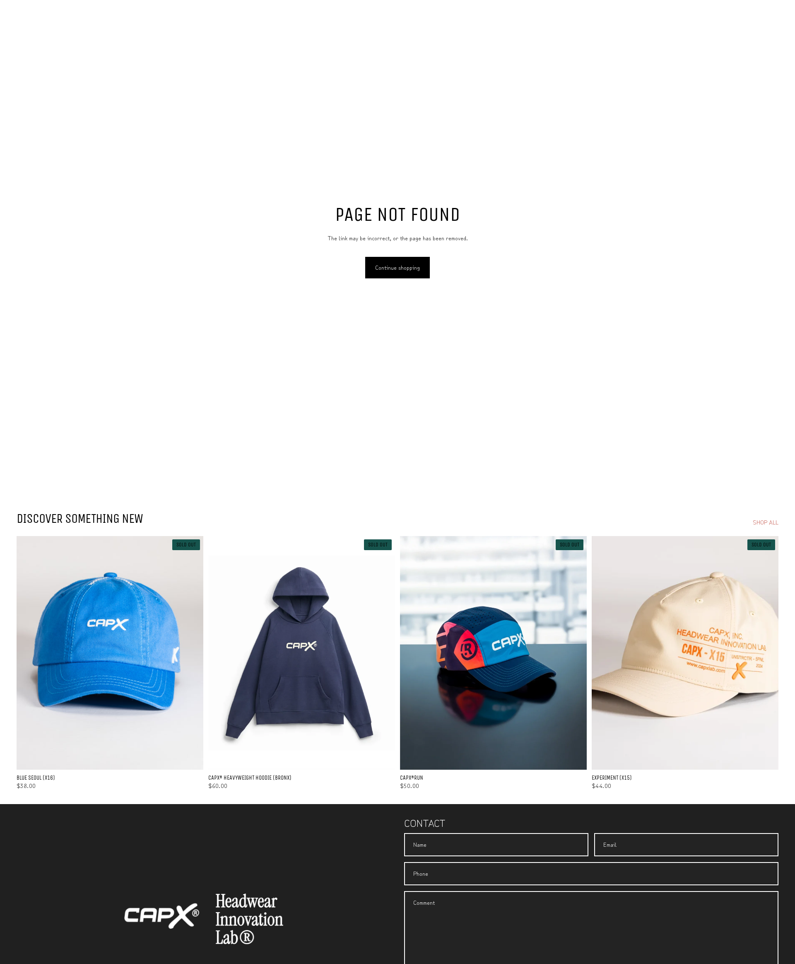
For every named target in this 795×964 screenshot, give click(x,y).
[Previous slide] (29, 653)
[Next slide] (190, 653)
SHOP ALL (765, 522)
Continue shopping (397, 267)
